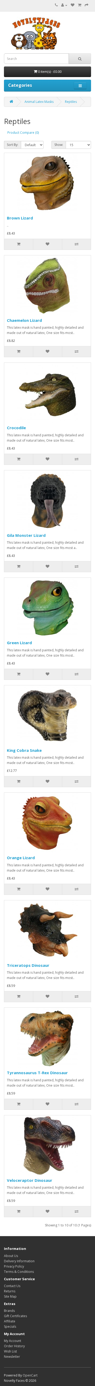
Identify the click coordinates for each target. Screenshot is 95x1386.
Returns (9, 1291)
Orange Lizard (21, 857)
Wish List (10, 1351)
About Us (11, 1256)
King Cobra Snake (24, 750)
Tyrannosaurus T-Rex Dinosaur (37, 1072)
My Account (12, 1341)
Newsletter (12, 1356)
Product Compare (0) (23, 132)
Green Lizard (19, 642)
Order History (14, 1346)
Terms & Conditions (19, 1271)
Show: (58, 144)
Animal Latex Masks (39, 101)
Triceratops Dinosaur (28, 965)
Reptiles (71, 101)
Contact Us (12, 1286)
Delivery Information (19, 1261)
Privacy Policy (14, 1266)
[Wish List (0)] (72, 5)
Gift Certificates (15, 1316)
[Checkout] (86, 5)
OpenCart (30, 1375)
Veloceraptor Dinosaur (29, 1180)
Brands (9, 1310)
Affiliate (9, 1321)
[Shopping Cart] (79, 5)
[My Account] (64, 5)
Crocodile (16, 427)
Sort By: (12, 144)
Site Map (10, 1296)
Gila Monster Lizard (26, 535)
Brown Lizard (20, 218)
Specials (10, 1326)
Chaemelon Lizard (24, 320)
